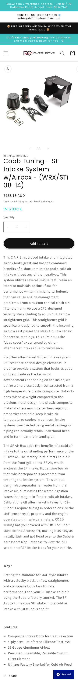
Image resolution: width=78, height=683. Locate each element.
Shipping (23, 201)
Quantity (9, 217)
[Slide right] (48, 148)
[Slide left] (30, 148)
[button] (6, 53)
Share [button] (13, 676)
